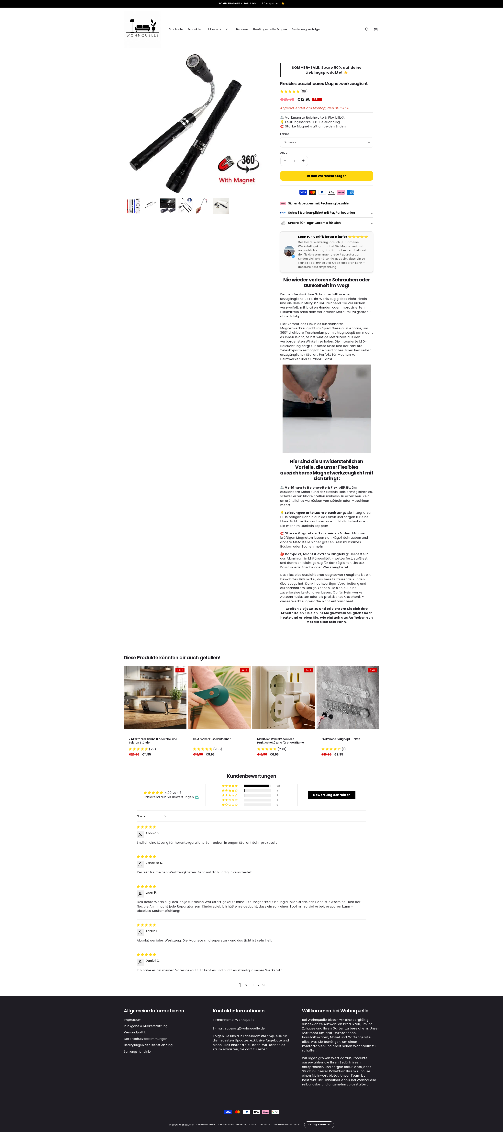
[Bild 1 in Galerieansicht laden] (132, 206)
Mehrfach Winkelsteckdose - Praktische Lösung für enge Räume (280, 740)
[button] (195, 29)
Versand (265, 1124)
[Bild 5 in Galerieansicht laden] (203, 206)
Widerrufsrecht (207, 1124)
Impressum (132, 1020)
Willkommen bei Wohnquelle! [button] (336, 1011)
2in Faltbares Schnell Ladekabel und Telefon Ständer (153, 740)
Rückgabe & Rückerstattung (145, 1026)
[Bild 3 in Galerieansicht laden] (168, 206)
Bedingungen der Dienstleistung (148, 1045)
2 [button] (246, 985)
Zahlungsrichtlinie (137, 1051)
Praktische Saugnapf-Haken (340, 739)
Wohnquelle (186, 1124)
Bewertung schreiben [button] (332, 795)
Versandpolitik (135, 1032)
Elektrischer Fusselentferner (211, 739)
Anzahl (285, 153)
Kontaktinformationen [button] (238, 1011)
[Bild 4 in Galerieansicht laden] (186, 206)
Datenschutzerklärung (234, 1124)
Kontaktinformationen (287, 1124)
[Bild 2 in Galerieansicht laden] (150, 206)
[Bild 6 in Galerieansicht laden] (221, 206)
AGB (253, 1124)
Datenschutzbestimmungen (145, 1039)
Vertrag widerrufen (319, 1124)
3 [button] (253, 985)
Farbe (284, 134)
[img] (146, 827)
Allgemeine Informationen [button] (154, 1011)
